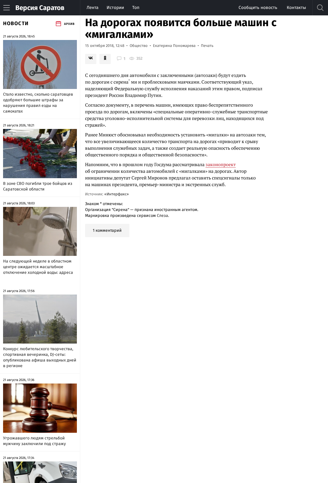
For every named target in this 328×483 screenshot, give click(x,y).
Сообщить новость (258, 7)
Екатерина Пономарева (174, 45)
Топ (135, 7)
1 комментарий (107, 230)
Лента (92, 7)
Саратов (39, 8)
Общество (139, 45)
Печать (207, 45)
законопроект (221, 164)
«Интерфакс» (116, 194)
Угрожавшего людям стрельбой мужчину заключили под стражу (34, 441)
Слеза (162, 215)
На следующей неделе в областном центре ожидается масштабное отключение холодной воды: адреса (38, 267)
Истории (115, 7)
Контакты (296, 7)
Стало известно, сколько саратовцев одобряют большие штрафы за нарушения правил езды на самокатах (38, 103)
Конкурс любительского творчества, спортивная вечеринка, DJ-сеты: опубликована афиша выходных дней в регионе (39, 357)
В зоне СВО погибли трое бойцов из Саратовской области (37, 186)
